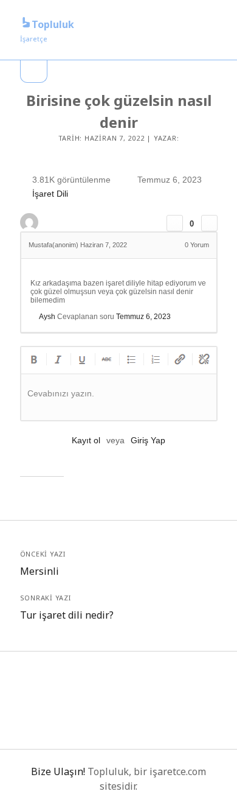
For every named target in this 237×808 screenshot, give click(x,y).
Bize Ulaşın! (58, 771)
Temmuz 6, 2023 (143, 316)
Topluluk (53, 24)
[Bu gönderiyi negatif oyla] (209, 223)
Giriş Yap (148, 440)
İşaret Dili (50, 194)
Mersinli (39, 571)
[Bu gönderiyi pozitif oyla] (175, 223)
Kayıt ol (86, 440)
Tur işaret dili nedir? (67, 615)
